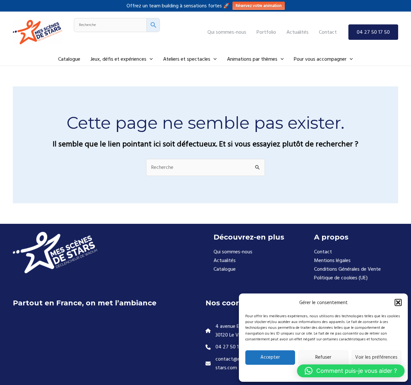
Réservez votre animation (259, 6)
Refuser (323, 357)
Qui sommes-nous (233, 251)
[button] (398, 302)
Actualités (225, 260)
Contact (323, 251)
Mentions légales (332, 260)
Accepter (270, 357)
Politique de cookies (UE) (341, 277)
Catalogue (225, 269)
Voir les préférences (376, 357)
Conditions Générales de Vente (347, 269)
